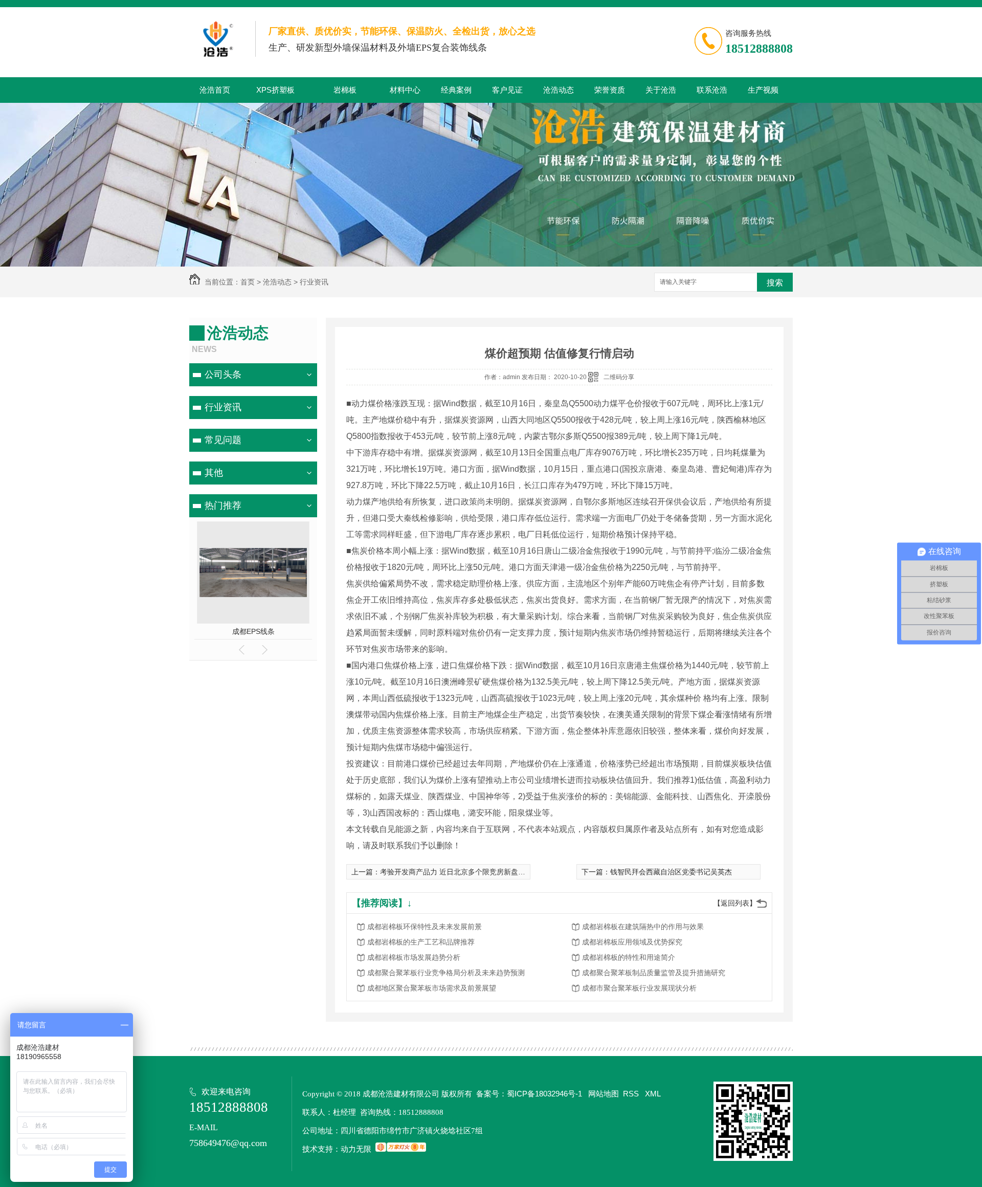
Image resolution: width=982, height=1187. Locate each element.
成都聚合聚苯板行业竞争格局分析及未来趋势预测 (446, 973)
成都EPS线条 (253, 631)
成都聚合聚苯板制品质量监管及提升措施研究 (653, 973)
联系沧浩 (712, 89)
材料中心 (405, 89)
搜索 (775, 282)
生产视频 (763, 89)
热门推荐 (223, 505)
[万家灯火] (400, 1149)
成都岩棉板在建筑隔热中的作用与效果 (643, 926)
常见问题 (223, 440)
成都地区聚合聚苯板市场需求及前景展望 (431, 988)
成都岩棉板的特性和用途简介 (628, 957)
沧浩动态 (558, 89)
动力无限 (356, 1149)
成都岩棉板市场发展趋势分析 (413, 957)
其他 (214, 473)
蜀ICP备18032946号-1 (544, 1093)
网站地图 (603, 1093)
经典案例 (456, 89)
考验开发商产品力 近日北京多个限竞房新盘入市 (456, 872)
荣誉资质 (609, 89)
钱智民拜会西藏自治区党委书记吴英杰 (671, 872)
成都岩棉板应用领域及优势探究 (632, 942)
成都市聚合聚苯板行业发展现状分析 (639, 988)
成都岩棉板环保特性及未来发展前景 (424, 926)
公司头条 (223, 374)
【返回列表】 (734, 903)
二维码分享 (619, 377)
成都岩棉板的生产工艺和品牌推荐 (421, 942)
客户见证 (507, 89)
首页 (247, 282)
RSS (632, 1093)
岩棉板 (344, 89)
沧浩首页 (214, 89)
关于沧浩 (660, 89)
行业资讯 (314, 282)
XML (653, 1093)
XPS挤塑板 (275, 89)
